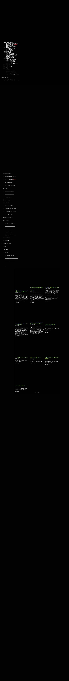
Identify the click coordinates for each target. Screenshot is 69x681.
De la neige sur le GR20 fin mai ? (21, 357)
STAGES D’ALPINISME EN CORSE (52, 287)
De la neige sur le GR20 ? (20, 385)
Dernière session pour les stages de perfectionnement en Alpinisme (36, 289)
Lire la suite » (17, 302)
